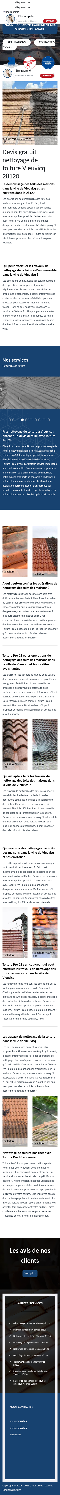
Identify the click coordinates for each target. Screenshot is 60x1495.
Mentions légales (11, 1490)
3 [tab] (18, 420)
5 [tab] (26, 420)
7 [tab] (35, 420)
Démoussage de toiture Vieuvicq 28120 (31, 1323)
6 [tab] (31, 420)
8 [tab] (39, 420)
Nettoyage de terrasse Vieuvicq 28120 (31, 1349)
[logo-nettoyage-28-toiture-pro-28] (4, 12)
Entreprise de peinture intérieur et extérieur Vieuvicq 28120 (29, 1382)
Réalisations (17, 42)
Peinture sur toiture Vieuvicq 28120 (29, 1330)
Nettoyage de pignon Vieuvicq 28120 (30, 1342)
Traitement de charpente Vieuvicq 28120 (29, 1363)
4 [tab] (22, 420)
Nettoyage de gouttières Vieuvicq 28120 (32, 1336)
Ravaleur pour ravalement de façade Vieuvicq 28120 (30, 1373)
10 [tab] (48, 420)
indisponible (21, 2)
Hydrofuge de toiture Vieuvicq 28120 (30, 1355)
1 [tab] (9, 420)
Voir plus (30, 1273)
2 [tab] (13, 420)
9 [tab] (44, 420)
